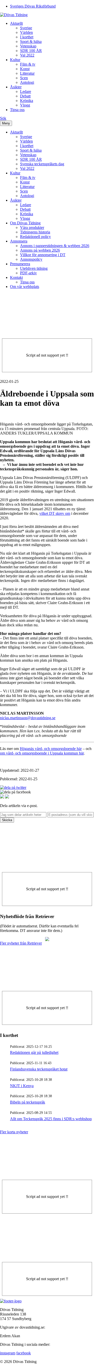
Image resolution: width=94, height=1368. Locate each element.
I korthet (26, 37)
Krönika (26, 100)
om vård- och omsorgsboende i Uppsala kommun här (42, 753)
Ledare (25, 91)
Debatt (25, 96)
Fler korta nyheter (14, 1132)
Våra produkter (32, 227)
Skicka (7, 820)
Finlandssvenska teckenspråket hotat (38, 1069)
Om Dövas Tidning (25, 223)
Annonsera (18, 241)
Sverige (26, 28)
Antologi (27, 82)
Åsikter (16, 87)
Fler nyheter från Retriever (21, 943)
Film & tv (27, 64)
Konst (25, 69)
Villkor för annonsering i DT (42, 255)
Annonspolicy (31, 259)
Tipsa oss (17, 110)
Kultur (15, 60)
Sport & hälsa (31, 41)
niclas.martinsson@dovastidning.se (27, 718)
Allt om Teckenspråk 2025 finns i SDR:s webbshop (51, 1119)
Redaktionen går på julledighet (34, 1052)
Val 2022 (27, 55)
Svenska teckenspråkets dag (42, 164)
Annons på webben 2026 (40, 250)
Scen (24, 78)
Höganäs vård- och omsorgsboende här (51, 748)
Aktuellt (16, 23)
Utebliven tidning (34, 268)
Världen (26, 32)
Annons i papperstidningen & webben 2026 (54, 246)
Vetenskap (28, 46)
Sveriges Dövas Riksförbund (33, 6)
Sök (3, 118)
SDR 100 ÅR (31, 50)
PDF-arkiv (28, 273)
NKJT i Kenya (22, 1086)
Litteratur (27, 73)
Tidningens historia (35, 232)
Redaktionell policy (35, 236)
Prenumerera (20, 264)
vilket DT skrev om (54, 513)
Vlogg (25, 105)
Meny (6, 123)
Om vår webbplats (24, 286)
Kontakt (16, 277)
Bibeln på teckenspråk (27, 1102)
